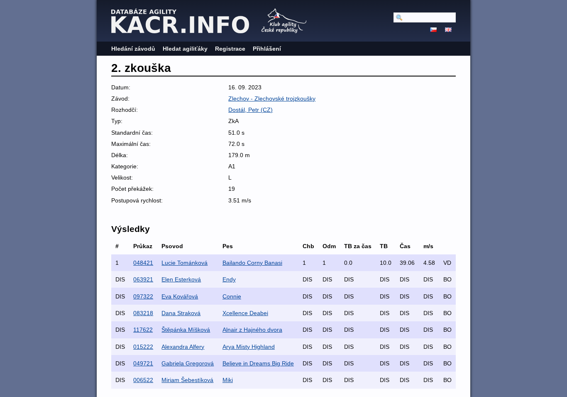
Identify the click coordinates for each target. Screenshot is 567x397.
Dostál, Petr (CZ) (250, 109)
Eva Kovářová (179, 296)
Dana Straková (180, 313)
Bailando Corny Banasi (252, 262)
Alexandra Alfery (182, 346)
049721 (143, 363)
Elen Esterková (181, 279)
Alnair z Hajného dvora (252, 329)
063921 (143, 279)
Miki (227, 380)
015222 (143, 346)
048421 (143, 262)
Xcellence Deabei (245, 313)
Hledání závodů (133, 48)
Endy (229, 279)
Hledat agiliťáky (185, 48)
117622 (143, 329)
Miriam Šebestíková (187, 380)
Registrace (230, 48)
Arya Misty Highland (248, 346)
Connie (231, 296)
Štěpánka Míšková (185, 329)
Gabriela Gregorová (187, 363)
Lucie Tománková (184, 262)
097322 (143, 296)
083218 (143, 313)
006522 (143, 380)
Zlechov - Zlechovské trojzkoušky (271, 98)
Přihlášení (267, 48)
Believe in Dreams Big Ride (258, 363)
